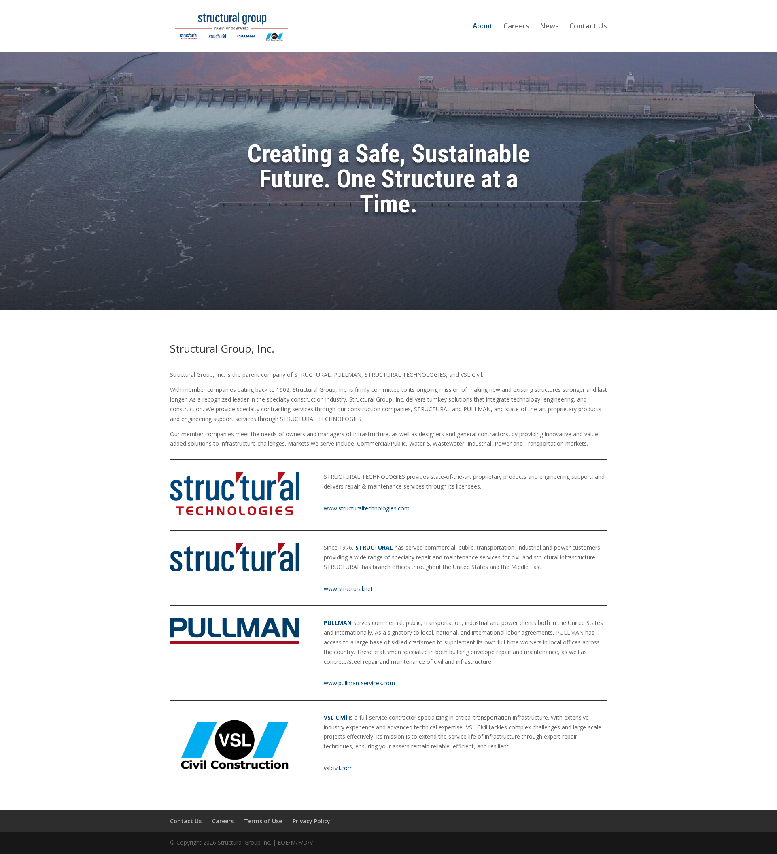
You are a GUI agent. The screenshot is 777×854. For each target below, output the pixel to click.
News (549, 26)
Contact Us (588, 26)
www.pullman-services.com (359, 683)
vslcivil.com (338, 768)
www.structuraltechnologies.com (367, 508)
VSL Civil (335, 717)
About (483, 26)
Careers (516, 26)
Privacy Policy (311, 821)
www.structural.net (348, 589)
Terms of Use (263, 821)
